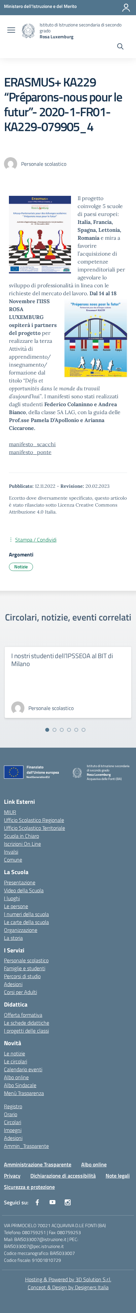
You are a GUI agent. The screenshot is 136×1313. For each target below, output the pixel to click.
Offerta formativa (23, 1015)
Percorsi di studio (22, 976)
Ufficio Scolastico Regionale (34, 820)
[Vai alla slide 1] (47, 730)
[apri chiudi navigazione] (11, 31)
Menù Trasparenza (24, 1093)
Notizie (21, 566)
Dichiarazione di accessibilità (63, 1176)
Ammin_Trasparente (26, 1146)
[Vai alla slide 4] (69, 730)
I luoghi (12, 898)
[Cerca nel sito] (120, 47)
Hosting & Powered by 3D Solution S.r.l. (68, 1279)
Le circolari (15, 1061)
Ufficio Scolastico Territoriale (34, 828)
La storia (13, 938)
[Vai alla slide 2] (54, 730)
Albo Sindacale (20, 1085)
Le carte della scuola (26, 922)
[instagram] (67, 1202)
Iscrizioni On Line (22, 844)
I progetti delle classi (26, 1031)
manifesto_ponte (30, 452)
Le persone (16, 906)
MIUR (10, 812)
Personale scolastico (26, 960)
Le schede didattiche (26, 1023)
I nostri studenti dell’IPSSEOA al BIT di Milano (62, 660)
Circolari (12, 1122)
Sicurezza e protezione (29, 1187)
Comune (13, 860)
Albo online (16, 1077)
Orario (10, 1114)
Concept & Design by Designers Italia (68, 1287)
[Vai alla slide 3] (62, 730)
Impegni (12, 1130)
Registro (13, 1106)
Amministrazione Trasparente (37, 1164)
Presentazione (19, 882)
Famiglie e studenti (24, 968)
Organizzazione (20, 930)
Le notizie (14, 1053)
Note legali (118, 1176)
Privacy (12, 1176)
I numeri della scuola (26, 914)
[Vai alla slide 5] (76, 730)
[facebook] (37, 1202)
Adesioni (13, 984)
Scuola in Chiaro (21, 836)
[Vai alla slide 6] (83, 730)
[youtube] (52, 1202)
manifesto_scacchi (32, 444)
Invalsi (11, 852)
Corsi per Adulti (20, 992)
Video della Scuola (24, 890)
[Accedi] (126, 7)
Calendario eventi (23, 1069)
